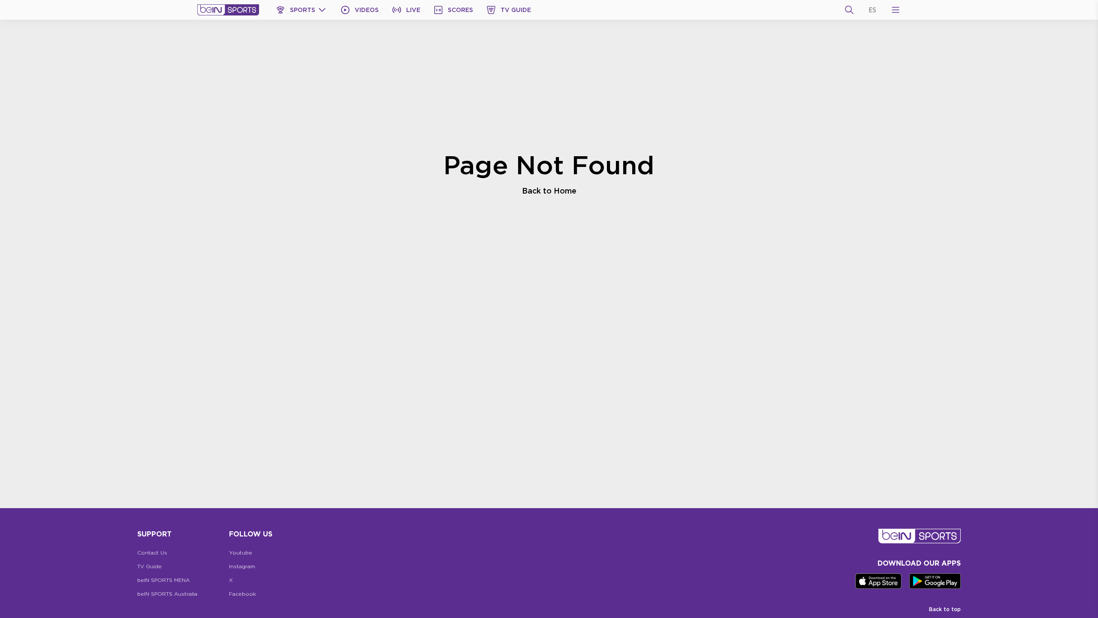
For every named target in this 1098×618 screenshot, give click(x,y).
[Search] (849, 10)
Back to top (945, 609)
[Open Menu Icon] (895, 10)
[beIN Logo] (228, 10)
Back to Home (549, 190)
